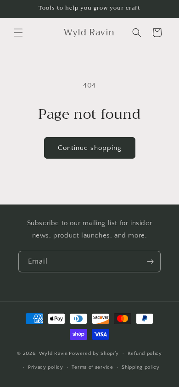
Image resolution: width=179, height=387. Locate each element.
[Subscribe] (150, 261)
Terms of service (92, 367)
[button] (18, 32)
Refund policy (145, 353)
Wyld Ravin (53, 353)
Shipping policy (141, 367)
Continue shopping (90, 148)
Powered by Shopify (94, 353)
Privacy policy (45, 367)
